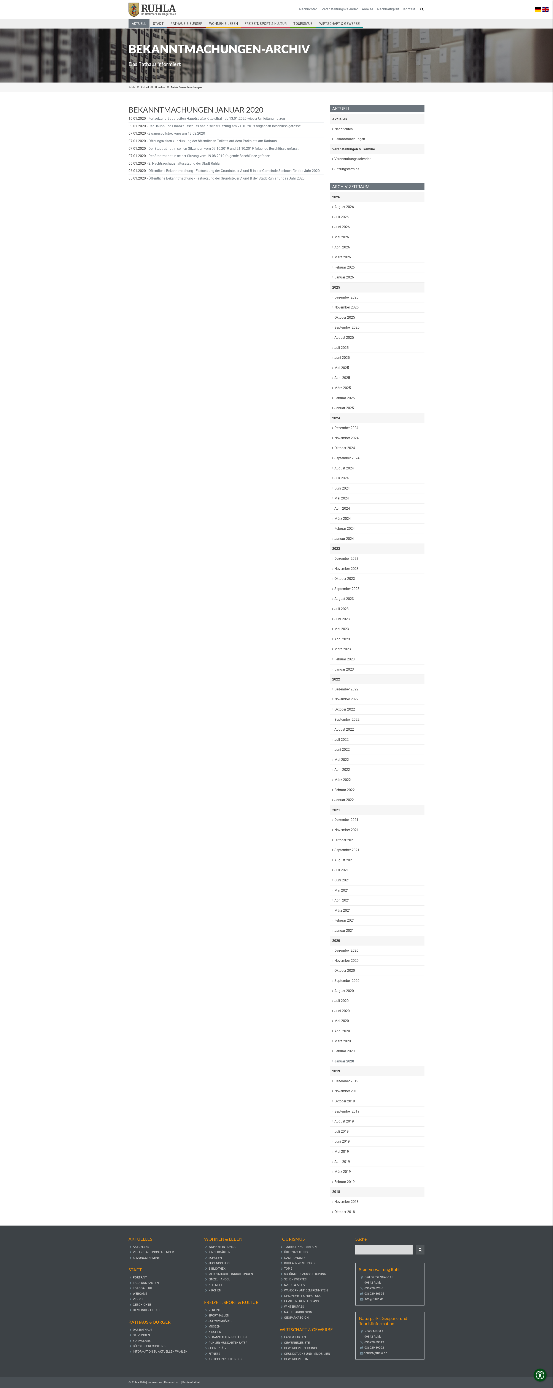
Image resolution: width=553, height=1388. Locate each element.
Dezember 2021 (346, 820)
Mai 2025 (341, 368)
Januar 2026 (344, 277)
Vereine (214, 1310)
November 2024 (346, 438)
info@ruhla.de (373, 1299)
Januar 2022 (344, 800)
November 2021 (346, 830)
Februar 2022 (344, 790)
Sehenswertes (295, 1279)
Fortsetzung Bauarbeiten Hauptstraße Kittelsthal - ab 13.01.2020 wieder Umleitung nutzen (216, 118)
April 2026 (342, 247)
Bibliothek (217, 1268)
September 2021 (346, 850)
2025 (336, 287)
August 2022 (344, 729)
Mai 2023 (341, 629)
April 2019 (342, 1162)
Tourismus (303, 24)
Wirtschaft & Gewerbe (339, 24)
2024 (336, 418)
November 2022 (346, 699)
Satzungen (141, 1335)
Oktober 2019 (344, 1101)
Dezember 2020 (346, 950)
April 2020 (342, 1031)
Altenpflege (218, 1285)
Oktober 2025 (344, 317)
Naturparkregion (298, 1312)
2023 (336, 549)
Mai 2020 (341, 1021)
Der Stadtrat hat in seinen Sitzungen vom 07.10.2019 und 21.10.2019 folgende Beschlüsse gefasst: (223, 148)
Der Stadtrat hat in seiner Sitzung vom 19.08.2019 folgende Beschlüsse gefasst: (209, 156)
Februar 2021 (344, 920)
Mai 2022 (341, 760)
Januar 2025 (344, 408)
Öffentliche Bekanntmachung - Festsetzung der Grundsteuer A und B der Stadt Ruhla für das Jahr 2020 (226, 178)
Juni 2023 (342, 619)
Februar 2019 (344, 1182)
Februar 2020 (344, 1051)
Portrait (140, 1277)
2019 (336, 1071)
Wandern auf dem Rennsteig (306, 1290)
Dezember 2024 (346, 428)
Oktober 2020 (344, 970)
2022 (336, 679)
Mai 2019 (341, 1152)
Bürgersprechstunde (150, 1346)
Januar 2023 (344, 669)
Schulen (215, 1257)
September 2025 (346, 327)
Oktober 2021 (344, 840)
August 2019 (344, 1121)
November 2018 (346, 1202)
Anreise (367, 9)
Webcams (140, 1293)
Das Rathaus (142, 1329)
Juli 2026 (341, 217)
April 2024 (342, 508)
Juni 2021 (342, 880)
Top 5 (288, 1268)
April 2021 (342, 900)
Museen (214, 1326)
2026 (336, 197)
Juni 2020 (342, 1011)
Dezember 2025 (346, 297)
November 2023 (346, 569)
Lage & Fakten (295, 1337)
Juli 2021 (341, 870)
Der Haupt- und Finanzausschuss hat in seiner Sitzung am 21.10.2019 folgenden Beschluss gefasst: (224, 126)
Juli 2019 (341, 1131)
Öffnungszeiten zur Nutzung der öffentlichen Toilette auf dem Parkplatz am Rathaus (212, 141)
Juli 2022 (341, 740)
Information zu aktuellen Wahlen (160, 1351)
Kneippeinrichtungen (225, 1359)
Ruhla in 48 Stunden (300, 1263)
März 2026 (342, 257)
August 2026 (344, 207)
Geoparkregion (296, 1317)
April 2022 (342, 770)
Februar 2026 (344, 267)
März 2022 (342, 780)
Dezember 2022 (346, 689)
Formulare (142, 1340)
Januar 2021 (344, 931)
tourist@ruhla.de (375, 1353)
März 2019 (342, 1172)
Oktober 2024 (344, 448)
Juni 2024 (342, 488)
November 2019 (346, 1091)
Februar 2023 (344, 659)
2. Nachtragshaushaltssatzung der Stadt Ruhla (184, 163)
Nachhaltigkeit (388, 9)
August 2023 (344, 599)
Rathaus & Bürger (186, 24)
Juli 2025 (341, 348)
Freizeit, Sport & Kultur (266, 24)
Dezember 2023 (346, 558)
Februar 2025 (344, 398)
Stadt (158, 24)
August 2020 (344, 991)
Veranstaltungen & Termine (353, 149)
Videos (138, 1299)
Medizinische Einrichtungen (230, 1274)
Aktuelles (159, 87)
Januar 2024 (344, 539)
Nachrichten (308, 9)
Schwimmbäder (220, 1321)
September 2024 (346, 458)
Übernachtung (296, 1252)
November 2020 (346, 961)
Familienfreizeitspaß (301, 1301)
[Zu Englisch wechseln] (545, 9)
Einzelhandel (219, 1279)
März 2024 (342, 519)
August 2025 (344, 337)
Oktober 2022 (344, 709)
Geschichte (142, 1304)
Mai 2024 (341, 498)
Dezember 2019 (346, 1081)
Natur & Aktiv (294, 1285)
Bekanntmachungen (349, 139)
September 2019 (346, 1111)
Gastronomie (294, 1257)
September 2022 (346, 719)
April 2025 (342, 378)
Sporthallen (218, 1315)
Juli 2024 (341, 478)
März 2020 (342, 1041)
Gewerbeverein (296, 1359)
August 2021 (344, 860)
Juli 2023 (341, 609)
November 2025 (346, 307)
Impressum (155, 1382)
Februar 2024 (344, 528)
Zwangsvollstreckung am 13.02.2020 (176, 133)
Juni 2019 (342, 1141)
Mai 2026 (341, 237)
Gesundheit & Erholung (302, 1295)
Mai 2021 (341, 890)
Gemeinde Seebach (147, 1310)
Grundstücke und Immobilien (307, 1353)
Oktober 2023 (344, 579)
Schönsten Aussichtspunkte (306, 1274)
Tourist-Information (300, 1246)
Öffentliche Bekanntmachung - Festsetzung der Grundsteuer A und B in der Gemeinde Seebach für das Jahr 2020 (234, 171)
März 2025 (342, 388)
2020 (336, 941)
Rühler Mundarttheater (227, 1342)
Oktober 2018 (344, 1212)
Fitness (214, 1353)
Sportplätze (218, 1348)
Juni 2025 (342, 358)
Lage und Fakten (146, 1283)
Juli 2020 (341, 1001)
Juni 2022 (342, 749)
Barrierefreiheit (191, 1382)
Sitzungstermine (346, 169)
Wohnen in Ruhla (221, 1246)
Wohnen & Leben (223, 24)
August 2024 (344, 468)
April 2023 (342, 639)
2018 (336, 1192)
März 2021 (342, 910)
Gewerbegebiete (297, 1342)
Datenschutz (172, 1382)
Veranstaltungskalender (340, 9)
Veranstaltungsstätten (227, 1337)
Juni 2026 (342, 227)
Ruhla (132, 87)
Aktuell (139, 24)
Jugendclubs (218, 1263)
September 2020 (346, 981)
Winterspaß (294, 1306)
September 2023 (346, 589)
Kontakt (409, 9)
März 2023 (342, 649)
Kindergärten (219, 1252)
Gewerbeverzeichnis (300, 1348)
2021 (336, 810)
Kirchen (214, 1290)
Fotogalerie (143, 1288)
